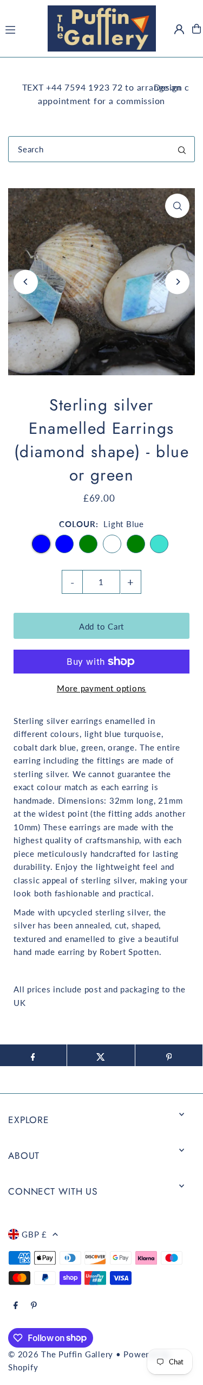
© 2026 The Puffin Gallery (60, 1354)
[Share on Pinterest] (169, 1055)
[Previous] (26, 282)
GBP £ (34, 1234)
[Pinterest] (34, 1305)
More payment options (101, 688)
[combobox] (101, 149)
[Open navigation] (20, 28)
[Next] (177, 282)
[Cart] (196, 29)
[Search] (182, 149)
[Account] (179, 29)
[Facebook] (16, 1305)
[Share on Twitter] (101, 1055)
